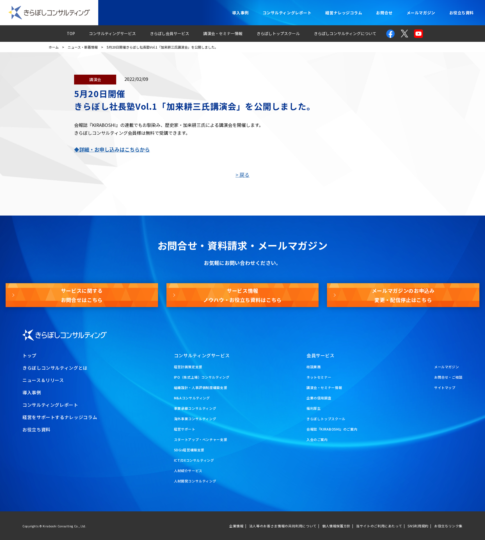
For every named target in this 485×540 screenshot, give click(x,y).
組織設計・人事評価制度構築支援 (200, 387)
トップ (29, 355)
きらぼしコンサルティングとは (55, 367)
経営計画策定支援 (188, 366)
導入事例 (240, 12)
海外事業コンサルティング (195, 418)
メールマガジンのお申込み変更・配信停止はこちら (403, 295)
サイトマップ (445, 387)
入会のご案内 (317, 439)
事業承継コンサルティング (195, 408)
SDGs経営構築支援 (189, 449)
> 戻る (242, 174)
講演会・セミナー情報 (222, 33)
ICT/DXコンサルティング (194, 460)
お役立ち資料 (461, 12)
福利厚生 (313, 408)
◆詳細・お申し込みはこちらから (112, 149)
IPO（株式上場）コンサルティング (202, 377)
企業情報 (236, 525)
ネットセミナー (318, 377)
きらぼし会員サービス (169, 33)
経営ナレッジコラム (343, 12)
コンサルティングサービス (112, 33)
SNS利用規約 (418, 525)
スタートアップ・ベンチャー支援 (200, 439)
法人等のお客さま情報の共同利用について (283, 525)
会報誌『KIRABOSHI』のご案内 (332, 429)
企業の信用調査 (318, 397)
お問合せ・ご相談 (448, 377)
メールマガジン (421, 12)
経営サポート (184, 429)
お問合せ (384, 12)
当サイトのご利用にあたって (379, 525)
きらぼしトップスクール (278, 33)
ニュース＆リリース (43, 380)
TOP (71, 33)
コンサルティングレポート (287, 12)
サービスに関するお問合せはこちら (82, 295)
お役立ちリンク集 (448, 525)
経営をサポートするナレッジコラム (59, 417)
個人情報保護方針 (336, 525)
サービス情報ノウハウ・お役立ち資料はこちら (242, 295)
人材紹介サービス (188, 470)
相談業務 (313, 366)
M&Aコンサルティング (192, 397)
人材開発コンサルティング (195, 481)
